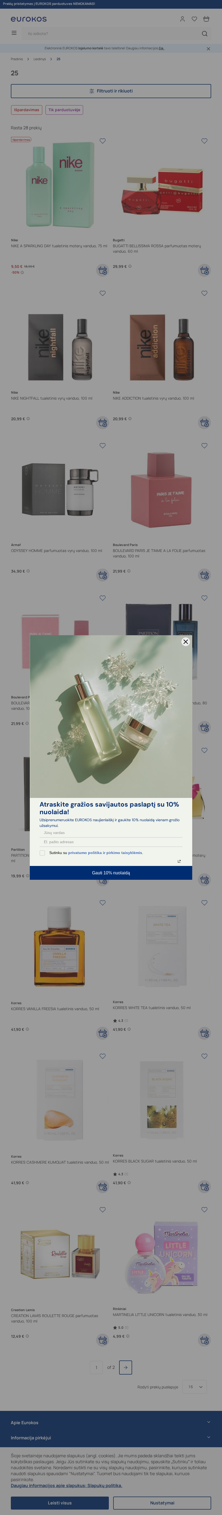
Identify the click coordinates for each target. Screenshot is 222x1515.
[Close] (185, 641)
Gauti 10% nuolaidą (111, 873)
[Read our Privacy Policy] (179, 861)
